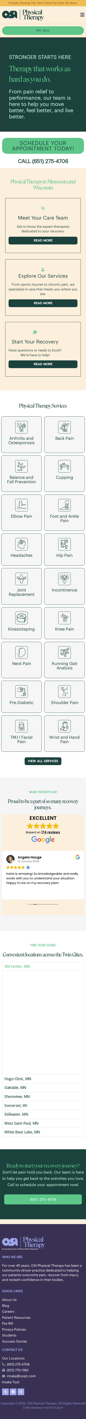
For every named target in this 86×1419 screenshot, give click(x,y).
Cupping (64, 477)
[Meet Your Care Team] (43, 208)
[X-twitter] (5, 1391)
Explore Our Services (43, 276)
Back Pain (64, 438)
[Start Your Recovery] (35, 332)
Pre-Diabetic (22, 702)
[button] (82, 15)
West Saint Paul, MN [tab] (21, 1123)
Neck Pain (21, 663)
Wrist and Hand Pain (64, 739)
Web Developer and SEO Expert (44, 1407)
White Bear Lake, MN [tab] (22, 1131)
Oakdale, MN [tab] (15, 1087)
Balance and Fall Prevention (21, 479)
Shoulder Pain (64, 702)
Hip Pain (64, 555)
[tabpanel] (43, 1022)
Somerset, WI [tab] (15, 1105)
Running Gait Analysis (64, 665)
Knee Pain (64, 629)
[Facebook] (13, 1391)
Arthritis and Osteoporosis (21, 440)
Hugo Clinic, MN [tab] (17, 1078)
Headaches (22, 555)
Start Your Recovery (35, 341)
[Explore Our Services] (43, 269)
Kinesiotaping (21, 629)
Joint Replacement (21, 592)
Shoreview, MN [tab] (17, 1096)
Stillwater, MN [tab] (16, 1114)
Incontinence (64, 590)
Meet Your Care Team (43, 218)
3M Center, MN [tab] (17, 966)
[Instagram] (21, 1391)
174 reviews (50, 832)
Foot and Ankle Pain (64, 518)
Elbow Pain (21, 516)
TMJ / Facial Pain (21, 739)
